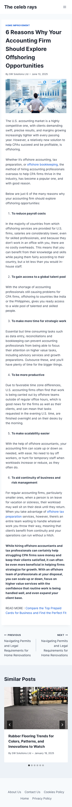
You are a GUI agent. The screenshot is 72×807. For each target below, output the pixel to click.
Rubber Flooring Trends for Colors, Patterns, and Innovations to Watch (31, 741)
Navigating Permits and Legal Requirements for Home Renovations (17, 645)
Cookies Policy (54, 792)
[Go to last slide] (10, 725)
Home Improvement (18, 25)
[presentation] (36, 708)
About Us (14, 792)
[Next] (62, 725)
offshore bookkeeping (42, 164)
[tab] (29, 765)
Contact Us (32, 792)
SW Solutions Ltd (18, 74)
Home (24, 798)
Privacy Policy (42, 798)
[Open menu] (64, 7)
